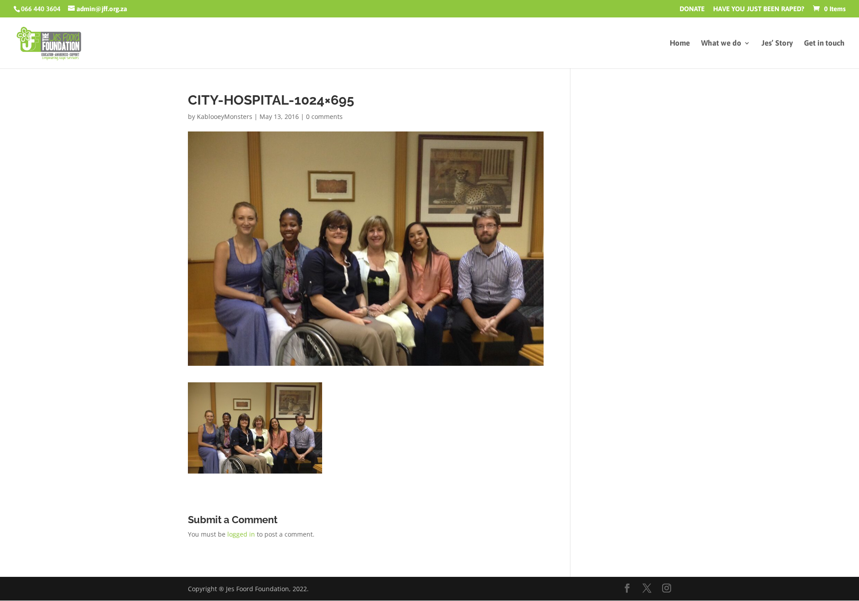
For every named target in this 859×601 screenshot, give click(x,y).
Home (680, 43)
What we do (721, 43)
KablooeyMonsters (224, 116)
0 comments (324, 116)
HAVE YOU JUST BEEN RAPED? (758, 9)
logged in (241, 534)
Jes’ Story (777, 43)
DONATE (692, 9)
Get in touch (824, 43)
